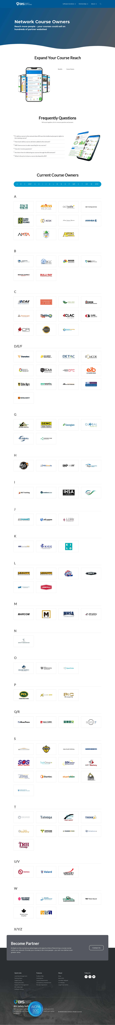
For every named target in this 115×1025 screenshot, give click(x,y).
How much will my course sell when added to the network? (32, 142)
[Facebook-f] (86, 976)
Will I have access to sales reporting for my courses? (30, 145)
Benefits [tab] (60, 69)
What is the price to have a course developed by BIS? (31, 156)
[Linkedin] (93, 976)
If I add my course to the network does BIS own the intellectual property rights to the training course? (39, 137)
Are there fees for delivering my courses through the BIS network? (35, 152)
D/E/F (30, 184)
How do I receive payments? (23, 149)
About (93, 4)
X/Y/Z (96, 184)
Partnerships (83, 4)
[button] (100, 3)
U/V (87, 184)
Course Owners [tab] (70, 69)
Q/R (74, 184)
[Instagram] (89, 976)
